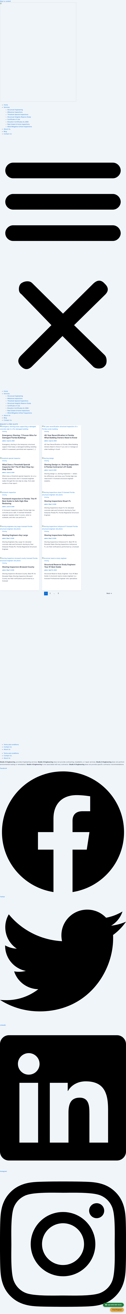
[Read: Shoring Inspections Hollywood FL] (61, 529)
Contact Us (8, 134)
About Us (7, 129)
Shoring (4, 431)
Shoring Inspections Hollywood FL (59, 535)
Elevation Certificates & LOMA (18, 122)
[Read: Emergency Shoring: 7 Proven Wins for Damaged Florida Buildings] (19, 429)
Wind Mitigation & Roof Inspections (19, 126)
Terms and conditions (11, 744)
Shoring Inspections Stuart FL (57, 501)
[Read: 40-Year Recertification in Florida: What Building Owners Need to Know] (61, 429)
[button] (63, 263)
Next (109, 593)
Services (7, 107)
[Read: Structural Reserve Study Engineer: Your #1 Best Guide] (54, 558)
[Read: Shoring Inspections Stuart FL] (61, 495)
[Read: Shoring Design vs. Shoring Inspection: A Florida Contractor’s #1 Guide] (48, 458)
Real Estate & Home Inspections (18, 124)
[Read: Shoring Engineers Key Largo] (19, 529)
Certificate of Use (13, 119)
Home (6, 105)
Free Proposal (117, 1310)
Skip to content (5, 1)
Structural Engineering (15, 110)
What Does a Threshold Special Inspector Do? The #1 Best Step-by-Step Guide (18, 466)
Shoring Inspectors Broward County (18, 567)
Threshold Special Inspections (17, 114)
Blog (5, 131)
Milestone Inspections (15, 112)
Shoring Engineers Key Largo (15, 535)
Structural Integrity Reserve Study (19, 117)
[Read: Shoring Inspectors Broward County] (19, 561)
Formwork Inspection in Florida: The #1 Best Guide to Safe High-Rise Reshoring (19, 501)
